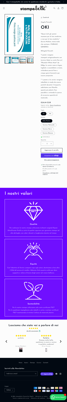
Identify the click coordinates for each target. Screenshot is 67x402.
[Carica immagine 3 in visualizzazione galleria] (23, 60)
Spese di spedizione (55, 105)
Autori (26, 362)
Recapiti (49, 398)
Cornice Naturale (48, 125)
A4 (50, 113)
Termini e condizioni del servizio (21, 398)
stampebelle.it (19, 396)
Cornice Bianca (48, 133)
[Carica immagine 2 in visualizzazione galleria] (15, 60)
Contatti (45, 362)
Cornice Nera (47, 129)
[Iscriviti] (35, 374)
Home (20, 362)
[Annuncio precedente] (3, 2)
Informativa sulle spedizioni (38, 398)
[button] (4, 8)
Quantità (43, 140)
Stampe (32, 362)
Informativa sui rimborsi (41, 396)
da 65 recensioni (32, 331)
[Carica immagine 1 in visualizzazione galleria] (8, 60)
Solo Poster (46, 120)
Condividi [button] (46, 17)
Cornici (39, 362)
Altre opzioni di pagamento (51, 159)
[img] (33, 328)
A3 (43, 113)
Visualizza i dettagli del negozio (50, 173)
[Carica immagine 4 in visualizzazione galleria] (30, 60)
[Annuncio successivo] (63, 2)
